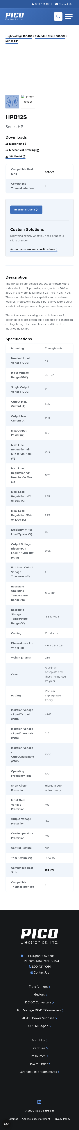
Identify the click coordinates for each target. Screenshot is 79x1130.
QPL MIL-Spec (38, 1026)
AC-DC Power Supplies (38, 1018)
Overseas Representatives (38, 1072)
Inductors (38, 994)
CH (47, 172)
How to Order (38, 1064)
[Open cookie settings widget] (6, 1123)
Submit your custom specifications (32, 249)
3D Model (17, 156)
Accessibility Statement (36, 1119)
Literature (38, 1048)
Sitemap (13, 1119)
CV (52, 172)
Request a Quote (24, 210)
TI (46, 186)
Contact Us (65, 4)
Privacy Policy (62, 1119)
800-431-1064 (43, 4)
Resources (38, 1056)
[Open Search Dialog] (58, 16)
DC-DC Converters (38, 1002)
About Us (38, 1040)
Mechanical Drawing (24, 150)
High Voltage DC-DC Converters (38, 1010)
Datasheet (17, 144)
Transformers (38, 986)
